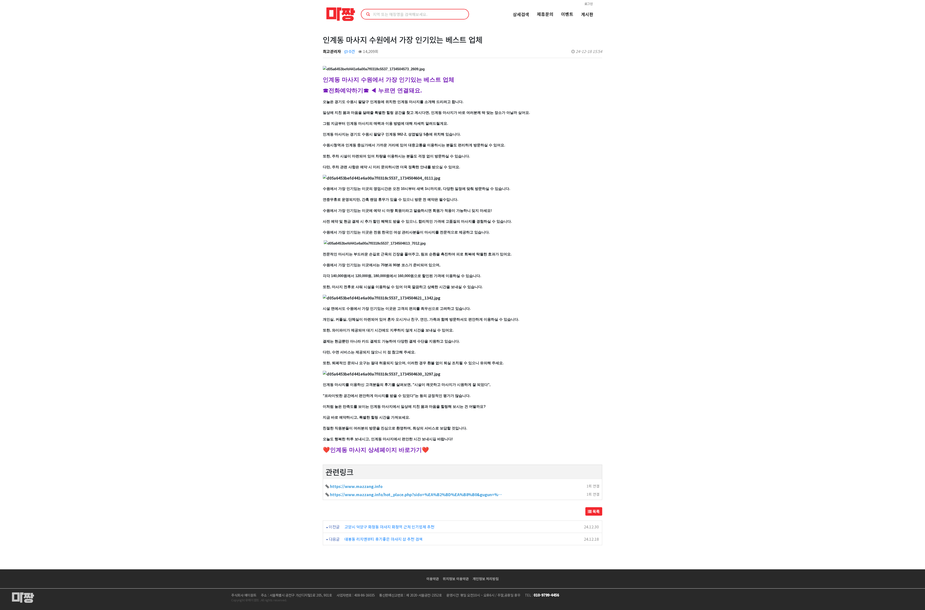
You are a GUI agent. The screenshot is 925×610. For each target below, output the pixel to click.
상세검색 (521, 14)
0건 (351, 51)
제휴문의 (545, 14)
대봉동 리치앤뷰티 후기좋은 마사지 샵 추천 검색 (383, 539)
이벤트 (567, 14)
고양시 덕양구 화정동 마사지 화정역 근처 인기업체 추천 (389, 527)
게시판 (587, 14)
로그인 (588, 3)
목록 (596, 511)
